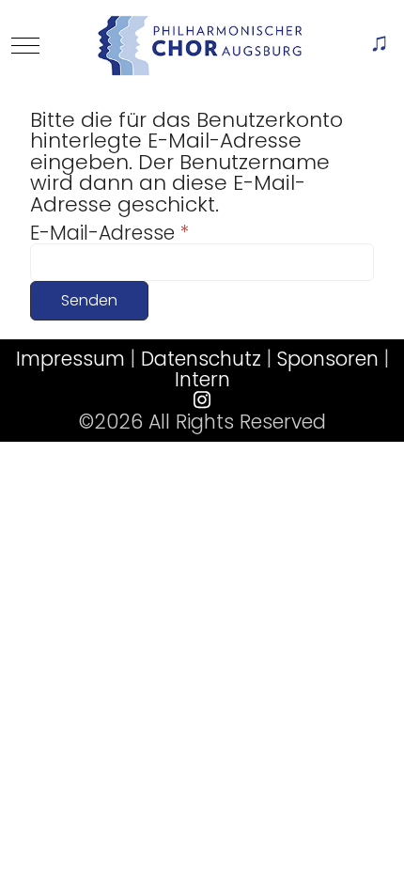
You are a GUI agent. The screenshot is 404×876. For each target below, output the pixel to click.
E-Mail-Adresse (110, 233)
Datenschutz (201, 358)
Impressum (70, 358)
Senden (89, 300)
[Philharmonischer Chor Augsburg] (200, 45)
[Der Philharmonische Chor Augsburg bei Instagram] (202, 400)
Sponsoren (328, 358)
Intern (202, 379)
